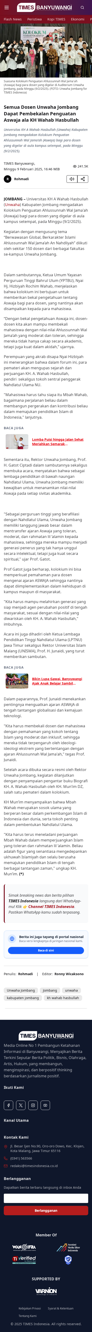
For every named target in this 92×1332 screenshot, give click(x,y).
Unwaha (12, 204)
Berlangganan (46, 1210)
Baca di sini (46, 950)
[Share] (82, 179)
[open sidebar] (6, 7)
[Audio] (72, 179)
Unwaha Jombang (21, 990)
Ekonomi (77, 19)
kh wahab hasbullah (63, 998)
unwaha (71, 990)
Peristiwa (34, 19)
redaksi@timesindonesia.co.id (34, 1166)
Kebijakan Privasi (30, 1308)
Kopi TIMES (56, 19)
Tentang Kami (28, 1316)
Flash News (13, 19)
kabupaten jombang (23, 998)
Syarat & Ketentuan (60, 1308)
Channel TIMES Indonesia (51, 906)
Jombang (50, 990)
